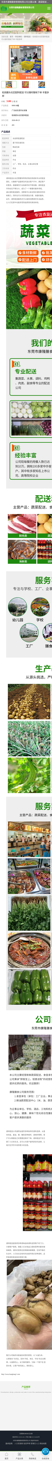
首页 (11, 37)
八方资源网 (19, 1443)
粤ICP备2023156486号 (33, 1437)
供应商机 (18, 37)
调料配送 (27, 37)
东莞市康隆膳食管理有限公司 (21, 1440)
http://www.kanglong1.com (10, 1374)
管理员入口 (35, 1443)
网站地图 (43, 1443)
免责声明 (26, 1443)
